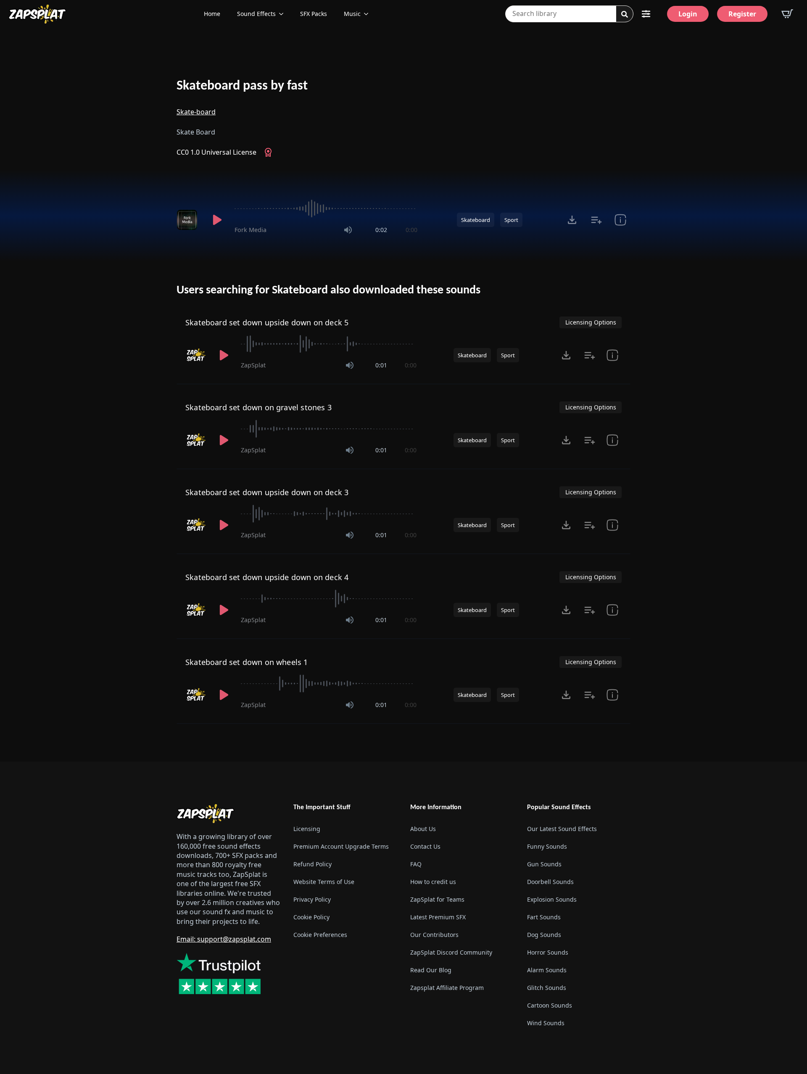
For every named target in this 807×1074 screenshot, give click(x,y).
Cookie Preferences (320, 935)
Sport (511, 220)
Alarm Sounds (547, 970)
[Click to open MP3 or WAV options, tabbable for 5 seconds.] (572, 220)
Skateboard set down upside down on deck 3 (266, 492)
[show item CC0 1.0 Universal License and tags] (620, 220)
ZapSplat (253, 365)
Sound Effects (256, 14)
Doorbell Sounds (550, 882)
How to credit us (433, 882)
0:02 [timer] (381, 230)
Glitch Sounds (546, 988)
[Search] (624, 14)
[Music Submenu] (369, 14)
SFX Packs (313, 14)
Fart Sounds (544, 917)
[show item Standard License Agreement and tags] (612, 355)
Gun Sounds (544, 864)
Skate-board (196, 111)
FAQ (416, 864)
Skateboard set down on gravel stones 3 (258, 407)
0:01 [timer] (381, 365)
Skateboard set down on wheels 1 (246, 662)
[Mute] (348, 230)
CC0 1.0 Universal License (216, 152)
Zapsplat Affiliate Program (447, 988)
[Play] (217, 220)
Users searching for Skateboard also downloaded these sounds (328, 290)
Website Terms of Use (323, 882)
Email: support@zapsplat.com (224, 939)
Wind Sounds (545, 1023)
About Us (423, 829)
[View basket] (787, 14)
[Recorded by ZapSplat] (196, 355)
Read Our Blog (430, 970)
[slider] (326, 208)
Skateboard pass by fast (242, 86)
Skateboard (475, 220)
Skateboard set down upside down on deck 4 (266, 577)
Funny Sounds (547, 846)
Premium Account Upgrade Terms (341, 846)
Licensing (306, 829)
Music (352, 14)
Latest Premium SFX (438, 917)
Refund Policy (312, 864)
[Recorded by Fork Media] (188, 220)
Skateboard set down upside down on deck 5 (266, 322)
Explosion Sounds (552, 899)
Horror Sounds (547, 952)
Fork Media (250, 230)
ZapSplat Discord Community (451, 952)
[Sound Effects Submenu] (284, 14)
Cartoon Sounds (549, 1005)
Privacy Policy (312, 899)
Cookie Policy (311, 917)
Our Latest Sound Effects (562, 829)
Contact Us (425, 846)
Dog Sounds (544, 935)
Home (212, 14)
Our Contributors (434, 935)
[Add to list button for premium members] (596, 220)
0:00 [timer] (411, 230)
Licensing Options (590, 322)
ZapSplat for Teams (437, 899)
